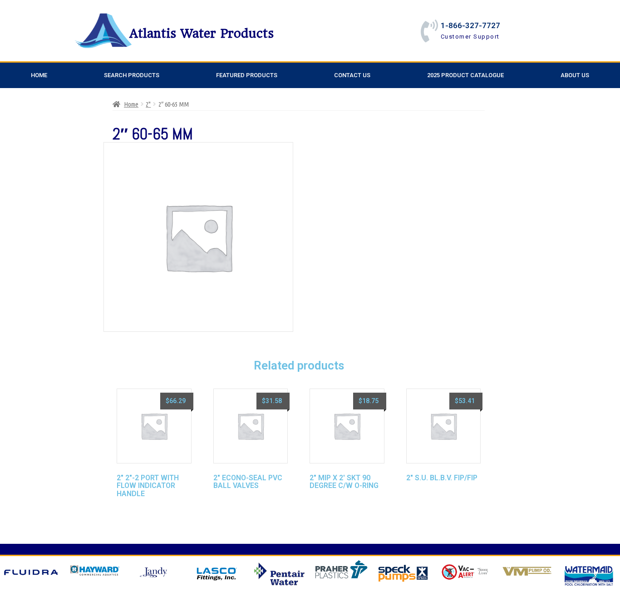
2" (148, 104)
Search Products (131, 75)
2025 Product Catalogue (465, 75)
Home (39, 75)
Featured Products (246, 75)
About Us (575, 75)
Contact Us (352, 75)
